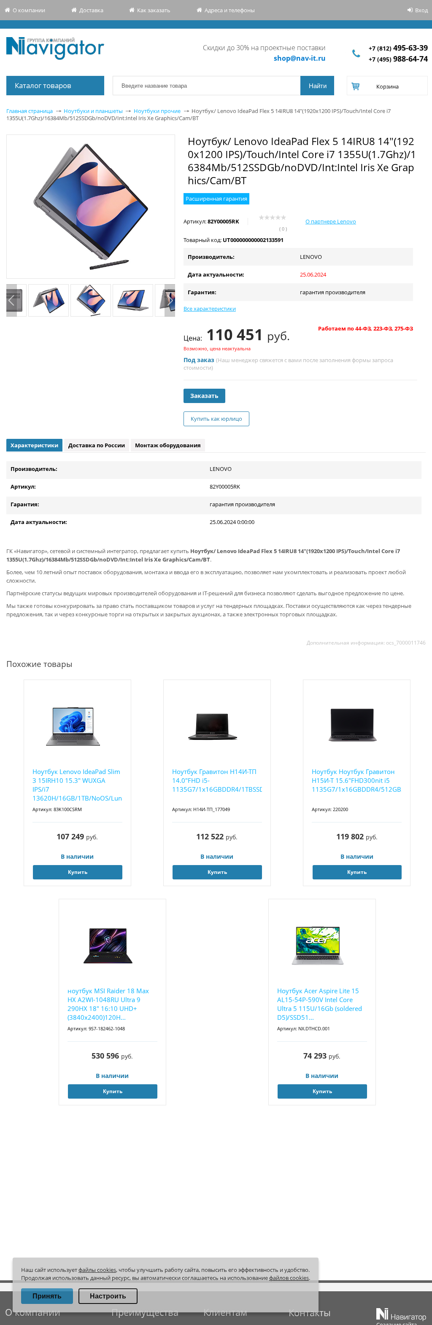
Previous (11, 300)
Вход (421, 10)
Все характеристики (210, 308)
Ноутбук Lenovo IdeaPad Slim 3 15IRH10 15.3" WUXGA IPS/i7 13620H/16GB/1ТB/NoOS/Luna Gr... (77, 785)
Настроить (108, 1296)
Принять (47, 1296)
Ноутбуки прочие (157, 111)
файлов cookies (289, 1278)
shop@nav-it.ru (300, 58)
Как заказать (153, 10)
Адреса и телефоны (230, 10)
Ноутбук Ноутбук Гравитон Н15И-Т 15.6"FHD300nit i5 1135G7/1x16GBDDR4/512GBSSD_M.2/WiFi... (357, 780)
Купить (77, 872)
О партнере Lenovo (330, 221)
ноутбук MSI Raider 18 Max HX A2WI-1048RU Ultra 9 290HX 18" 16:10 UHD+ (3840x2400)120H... (108, 1003)
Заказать (204, 396)
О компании (29, 10)
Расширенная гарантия (216, 198)
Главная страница (29, 111)
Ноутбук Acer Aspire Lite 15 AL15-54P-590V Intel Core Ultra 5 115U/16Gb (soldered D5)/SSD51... (319, 1003)
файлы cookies (97, 1270)
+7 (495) (398, 59)
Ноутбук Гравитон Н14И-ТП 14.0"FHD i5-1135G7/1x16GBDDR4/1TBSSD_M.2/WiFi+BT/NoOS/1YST (217, 780)
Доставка (91, 10)
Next (170, 300)
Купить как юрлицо (216, 418)
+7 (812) (398, 48)
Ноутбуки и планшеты (93, 111)
